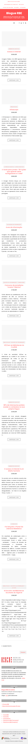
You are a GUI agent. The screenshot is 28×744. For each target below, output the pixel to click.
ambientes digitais (14, 48)
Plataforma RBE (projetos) (10, 722)
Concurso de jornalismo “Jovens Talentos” (14, 286)
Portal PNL (6, 716)
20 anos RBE (5, 704)
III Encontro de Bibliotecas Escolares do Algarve (14, 592)
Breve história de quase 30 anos (11, 706)
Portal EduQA (6, 718)
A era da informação (14, 227)
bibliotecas (14, 106)
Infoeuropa (14, 110)
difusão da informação (10, 282)
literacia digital (9, 166)
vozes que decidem (8, 7)
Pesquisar (23, 652)
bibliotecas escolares (14, 1)
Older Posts (7, 646)
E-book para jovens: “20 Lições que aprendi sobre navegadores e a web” (14, 172)
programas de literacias (11, 4)
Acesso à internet (14, 52)
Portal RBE (6, 715)
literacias (14, 524)
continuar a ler (14, 80)
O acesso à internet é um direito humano (14, 470)
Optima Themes (19, 741)
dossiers (16, 7)
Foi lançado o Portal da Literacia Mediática (14, 528)
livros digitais (19, 166)
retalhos (21, 4)
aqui (7, 695)
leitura (14, 587)
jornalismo (21, 282)
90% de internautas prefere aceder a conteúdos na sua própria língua (14, 407)
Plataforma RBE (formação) (11, 720)
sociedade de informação (14, 224)
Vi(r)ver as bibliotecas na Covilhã (14, 346)
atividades (23, 7)
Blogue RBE (14, 13)
